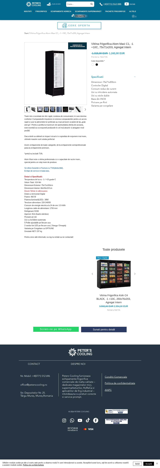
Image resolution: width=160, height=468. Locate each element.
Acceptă (149, 463)
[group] (113, 283)
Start (26, 33)
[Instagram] (64, 420)
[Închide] (157, 463)
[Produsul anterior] (92, 273)
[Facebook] (95, 420)
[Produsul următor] (134, 273)
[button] (135, 16)
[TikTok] (87, 420)
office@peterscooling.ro (33, 384)
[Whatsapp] (72, 420)
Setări (137, 463)
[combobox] (80, 4)
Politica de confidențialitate (33, 465)
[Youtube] (126, 4)
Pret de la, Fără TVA (99, 57)
